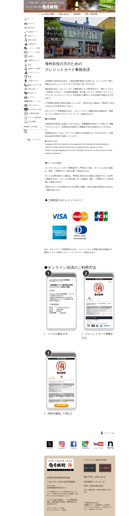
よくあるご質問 (47, 14)
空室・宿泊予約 (91, 14)
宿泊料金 (77, 14)
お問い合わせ (63, 14)
